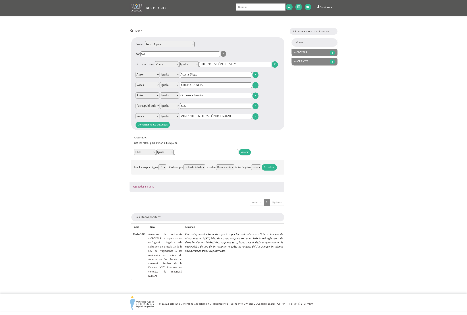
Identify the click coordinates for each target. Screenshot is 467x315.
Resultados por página (146, 167)
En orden (211, 167)
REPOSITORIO (156, 8)
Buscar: (140, 44)
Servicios (325, 7)
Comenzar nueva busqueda (153, 124)
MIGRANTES (301, 61)
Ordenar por (176, 167)
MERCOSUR (301, 52)
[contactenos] (308, 7)
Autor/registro (243, 167)
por (138, 54)
